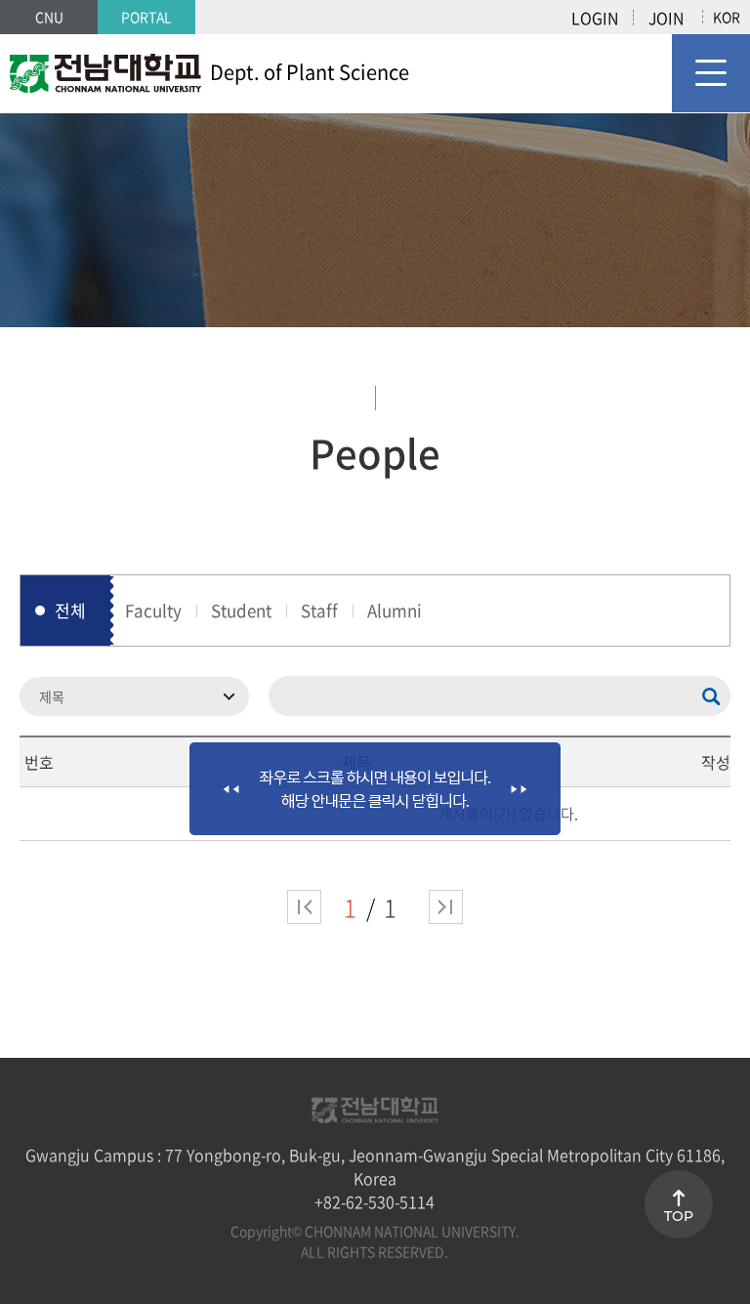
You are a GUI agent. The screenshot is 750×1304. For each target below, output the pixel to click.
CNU (49, 16)
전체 (70, 610)
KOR (726, 16)
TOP (678, 1216)
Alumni (394, 610)
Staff (319, 610)
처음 (304, 907)
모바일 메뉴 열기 (711, 73)
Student (241, 610)
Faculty (153, 610)
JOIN (666, 17)
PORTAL (146, 16)
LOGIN (594, 17)
